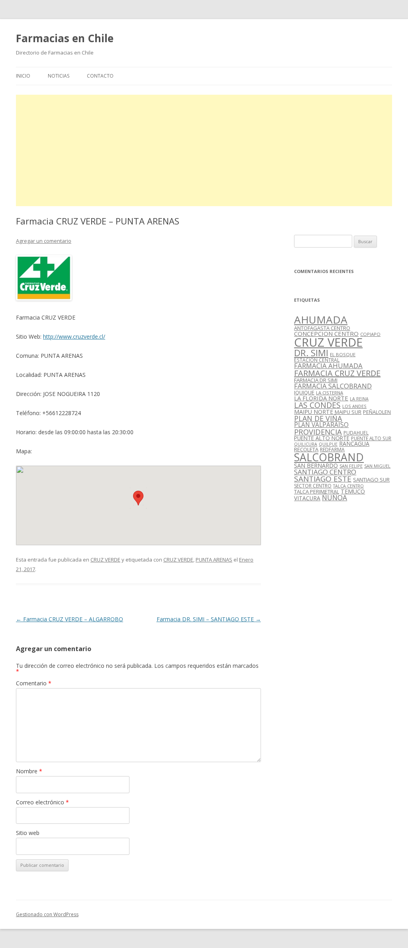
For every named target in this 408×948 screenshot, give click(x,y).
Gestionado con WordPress (47, 914)
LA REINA (359, 399)
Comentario (33, 683)
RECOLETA (306, 449)
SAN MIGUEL (377, 466)
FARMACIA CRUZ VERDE (337, 373)
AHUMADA (320, 319)
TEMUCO (353, 491)
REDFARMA (332, 449)
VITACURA (307, 498)
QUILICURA (305, 444)
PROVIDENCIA (318, 432)
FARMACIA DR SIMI (315, 380)
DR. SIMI (311, 353)
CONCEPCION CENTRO (326, 333)
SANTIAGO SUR (371, 479)
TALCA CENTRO (348, 486)
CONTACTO (100, 75)
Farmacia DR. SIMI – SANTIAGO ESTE (209, 619)
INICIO (23, 75)
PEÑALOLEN (377, 411)
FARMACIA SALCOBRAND (333, 385)
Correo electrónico (42, 802)
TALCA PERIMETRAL (316, 491)
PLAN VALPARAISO (321, 424)
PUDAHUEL (356, 432)
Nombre (29, 771)
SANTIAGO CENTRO (325, 471)
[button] (138, 498)
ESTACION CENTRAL (316, 360)
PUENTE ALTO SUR (371, 438)
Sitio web (27, 833)
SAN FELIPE (351, 466)
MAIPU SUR (348, 411)
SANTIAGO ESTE (322, 479)
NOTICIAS (58, 75)
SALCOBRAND (329, 457)
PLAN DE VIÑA (318, 418)
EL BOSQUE (342, 354)
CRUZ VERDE (105, 559)
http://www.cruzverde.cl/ (74, 336)
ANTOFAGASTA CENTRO (322, 328)
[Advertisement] (204, 150)
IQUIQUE (304, 392)
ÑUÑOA (334, 497)
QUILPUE (328, 444)
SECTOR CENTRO (313, 485)
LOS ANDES (354, 406)
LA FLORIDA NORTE (321, 398)
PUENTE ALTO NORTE (321, 438)
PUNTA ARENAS (214, 559)
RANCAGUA (354, 443)
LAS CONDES (317, 405)
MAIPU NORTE (313, 411)
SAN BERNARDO (316, 465)
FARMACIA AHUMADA (328, 365)
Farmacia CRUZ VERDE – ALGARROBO (69, 619)
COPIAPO (370, 334)
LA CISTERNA (329, 393)
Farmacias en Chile (65, 38)
